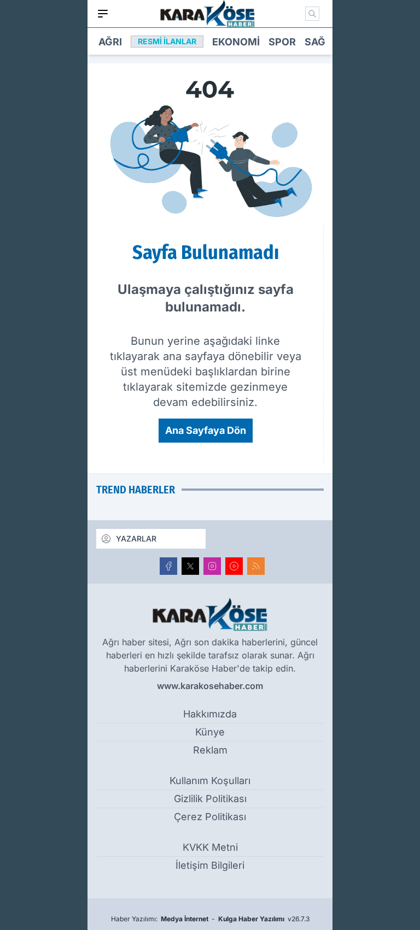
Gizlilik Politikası (210, 798)
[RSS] (256, 566)
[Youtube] (234, 566)
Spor (282, 42)
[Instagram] (212, 566)
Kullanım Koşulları (210, 780)
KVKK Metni (210, 847)
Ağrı (110, 42)
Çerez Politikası (210, 816)
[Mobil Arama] (312, 14)
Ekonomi (236, 42)
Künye (210, 732)
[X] (190, 566)
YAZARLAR (136, 538)
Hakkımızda (210, 714)
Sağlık (323, 42)
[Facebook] (168, 566)
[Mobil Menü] (102, 13)
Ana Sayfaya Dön (205, 430)
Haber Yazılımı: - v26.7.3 (210, 919)
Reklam (210, 750)
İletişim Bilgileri (210, 865)
